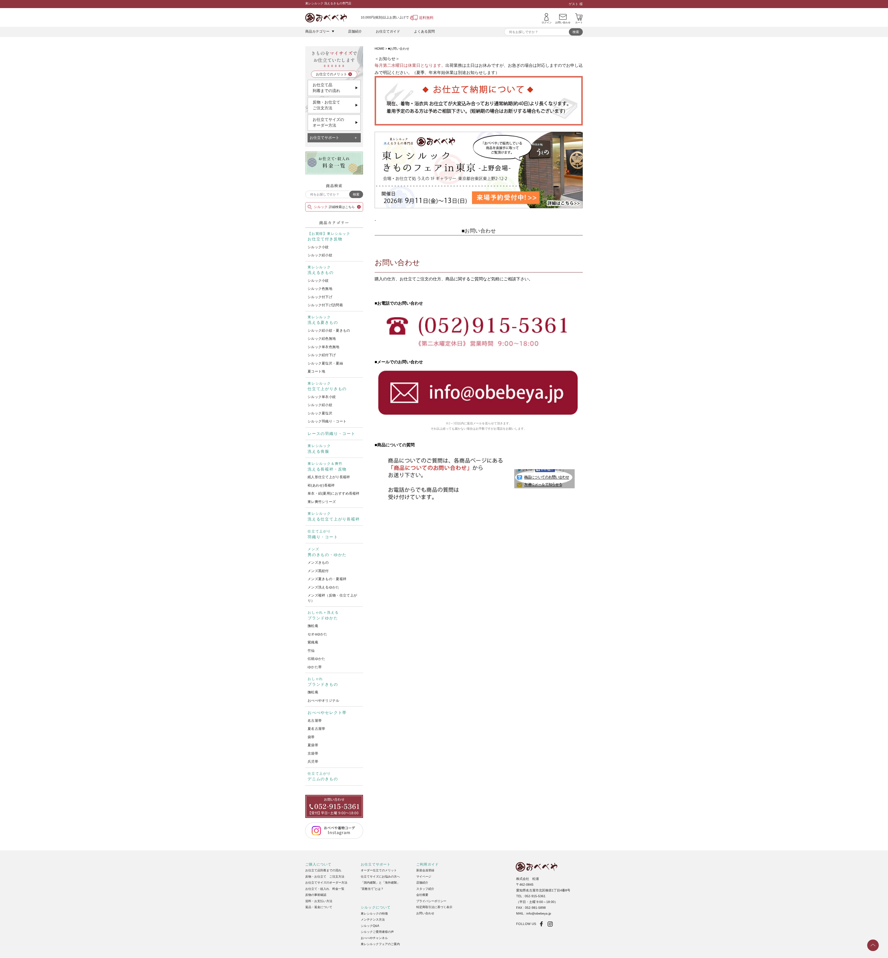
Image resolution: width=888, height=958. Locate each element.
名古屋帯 (315, 720)
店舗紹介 (355, 31)
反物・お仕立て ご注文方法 (324, 876)
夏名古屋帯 (316, 729)
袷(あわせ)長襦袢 (321, 485)
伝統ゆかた (316, 659)
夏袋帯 (313, 745)
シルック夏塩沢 (320, 413)
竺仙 (311, 650)
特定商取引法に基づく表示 (434, 907)
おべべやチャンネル (374, 938)
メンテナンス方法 (373, 919)
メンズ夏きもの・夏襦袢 (327, 579)
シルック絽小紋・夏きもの (329, 330)
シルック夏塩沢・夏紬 (325, 363)
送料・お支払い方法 (318, 901)
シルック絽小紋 (320, 255)
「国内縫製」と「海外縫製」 (380, 882)
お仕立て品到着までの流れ (326, 88)
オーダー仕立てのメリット (379, 870)
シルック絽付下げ (322, 355)
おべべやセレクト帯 (327, 712)
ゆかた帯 (315, 667)
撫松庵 (313, 626)
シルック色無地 (320, 289)
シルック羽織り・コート (327, 421)
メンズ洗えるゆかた (323, 587)
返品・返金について (318, 907)
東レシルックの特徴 (374, 913)
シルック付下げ (320, 297)
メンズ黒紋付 (318, 571)
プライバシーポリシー (431, 901)
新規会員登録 (425, 870)
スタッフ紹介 (425, 889)
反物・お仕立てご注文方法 (326, 105)
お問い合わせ (425, 913)
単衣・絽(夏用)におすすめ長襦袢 (334, 493)
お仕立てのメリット (331, 74)
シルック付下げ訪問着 (325, 305)
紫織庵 (313, 642)
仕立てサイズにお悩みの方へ (380, 876)
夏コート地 (316, 371)
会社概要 (422, 895)
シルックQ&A (370, 925)
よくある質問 (424, 31)
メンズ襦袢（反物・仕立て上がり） (332, 598)
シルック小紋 (318, 247)
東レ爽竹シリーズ (322, 502)
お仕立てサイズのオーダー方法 (328, 122)
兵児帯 (313, 761)
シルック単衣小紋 (322, 397)
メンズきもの (318, 562)
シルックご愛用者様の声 (377, 932)
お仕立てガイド (388, 31)
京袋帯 (313, 753)
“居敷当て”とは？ (372, 889)
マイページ (423, 876)
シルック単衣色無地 (323, 347)
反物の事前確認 (315, 895)
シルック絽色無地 (322, 338)
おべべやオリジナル (323, 700)
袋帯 (311, 737)
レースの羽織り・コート (331, 434)
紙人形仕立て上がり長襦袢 (329, 477)
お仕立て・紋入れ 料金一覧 (324, 889)
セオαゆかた (317, 634)
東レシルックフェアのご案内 (380, 944)
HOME (379, 48)
